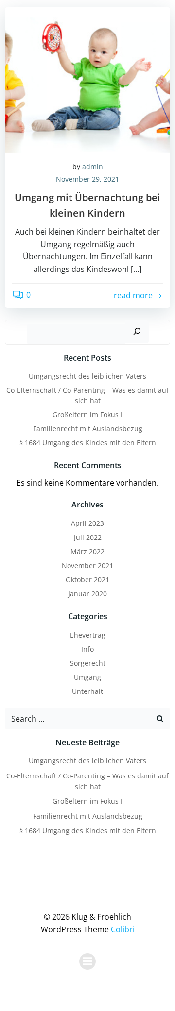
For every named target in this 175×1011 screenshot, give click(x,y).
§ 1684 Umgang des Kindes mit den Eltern (87, 442)
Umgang (87, 677)
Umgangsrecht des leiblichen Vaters (87, 376)
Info (87, 649)
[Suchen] (137, 331)
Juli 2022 (88, 537)
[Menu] (87, 961)
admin (92, 166)
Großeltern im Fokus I (87, 414)
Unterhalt (87, 691)
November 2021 (87, 565)
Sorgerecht (87, 663)
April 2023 (87, 523)
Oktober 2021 (87, 579)
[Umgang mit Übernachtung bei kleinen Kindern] (87, 79)
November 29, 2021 (87, 179)
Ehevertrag (87, 635)
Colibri (123, 929)
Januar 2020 (87, 593)
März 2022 (87, 551)
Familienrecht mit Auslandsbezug (87, 428)
